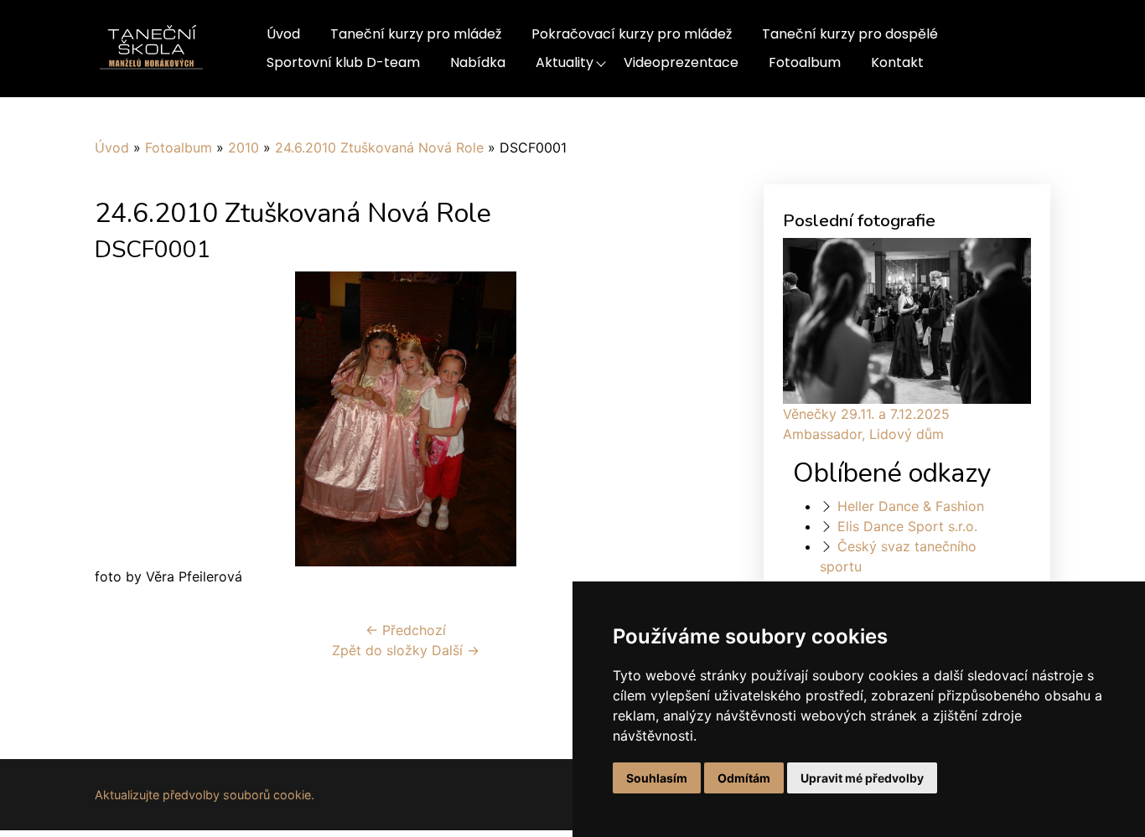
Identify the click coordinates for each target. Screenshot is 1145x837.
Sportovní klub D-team (343, 62)
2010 (243, 147)
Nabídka (477, 62)
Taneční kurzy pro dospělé (850, 34)
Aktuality (564, 62)
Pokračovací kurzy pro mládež (631, 34)
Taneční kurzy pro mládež (415, 34)
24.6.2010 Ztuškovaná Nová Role (379, 147)
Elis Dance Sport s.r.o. (907, 526)
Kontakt (897, 62)
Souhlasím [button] (656, 778)
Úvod (283, 34)
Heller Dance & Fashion (910, 506)
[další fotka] (688, 418)
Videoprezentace (681, 62)
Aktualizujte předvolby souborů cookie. (204, 795)
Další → (455, 650)
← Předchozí (405, 630)
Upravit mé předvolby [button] (862, 778)
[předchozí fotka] (122, 418)
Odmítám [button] (744, 778)
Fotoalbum (805, 62)
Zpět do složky (379, 650)
